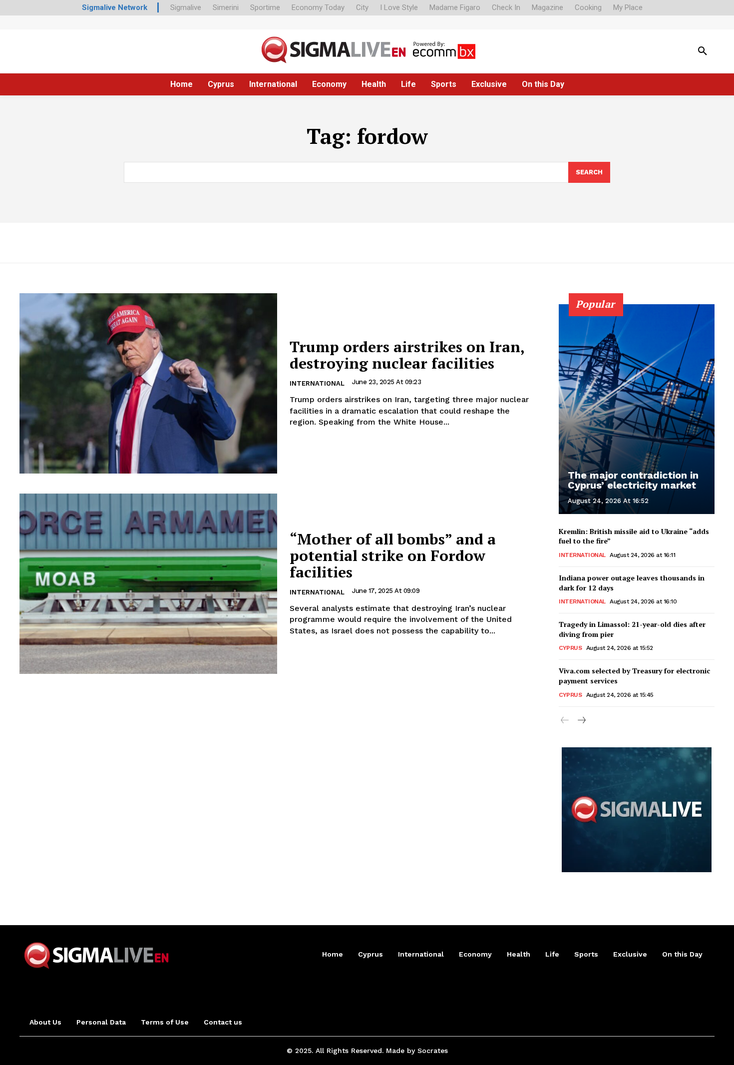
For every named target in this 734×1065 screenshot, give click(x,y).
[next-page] (581, 720)
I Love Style (399, 7)
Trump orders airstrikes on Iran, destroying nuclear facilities (407, 355)
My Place (628, 7)
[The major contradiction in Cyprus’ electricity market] (637, 409)
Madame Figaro (454, 7)
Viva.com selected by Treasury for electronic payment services (634, 675)
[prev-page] (565, 720)
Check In (506, 7)
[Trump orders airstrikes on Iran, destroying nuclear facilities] (148, 383)
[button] (703, 51)
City (362, 7)
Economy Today (318, 7)
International (317, 383)
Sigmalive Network (114, 7)
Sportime (265, 7)
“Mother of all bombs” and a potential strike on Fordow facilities (393, 555)
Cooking (588, 7)
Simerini (226, 7)
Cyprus (570, 647)
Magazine (547, 7)
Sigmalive (185, 7)
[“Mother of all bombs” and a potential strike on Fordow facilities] (148, 584)
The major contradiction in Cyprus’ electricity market (633, 480)
